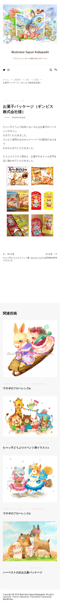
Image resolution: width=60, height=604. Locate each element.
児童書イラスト (9, 384)
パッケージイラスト (11, 101)
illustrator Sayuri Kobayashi (30, 52)
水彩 (22, 101)
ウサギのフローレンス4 (17, 388)
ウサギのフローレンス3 (16, 513)
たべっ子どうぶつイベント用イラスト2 (16, 257)
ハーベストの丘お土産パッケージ (22, 572)
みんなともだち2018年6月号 (44, 256)
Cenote (23, 597)
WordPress (8, 599)
